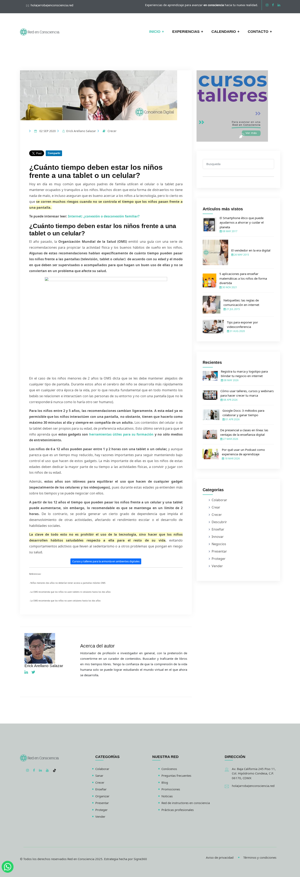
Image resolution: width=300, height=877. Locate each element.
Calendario (223, 32)
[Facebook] (273, 5)
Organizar (102, 796)
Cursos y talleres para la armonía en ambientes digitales (106, 561)
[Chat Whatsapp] (7, 865)
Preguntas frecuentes (176, 775)
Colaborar (219, 500)
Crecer (112, 131)
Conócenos (169, 769)
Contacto (258, 32)
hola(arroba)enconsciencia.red (52, 5)
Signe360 (140, 859)
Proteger (219, 558)
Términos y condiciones (259, 857)
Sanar (99, 775)
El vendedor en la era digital (250, 250)
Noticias (167, 796)
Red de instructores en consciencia (185, 803)
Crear (216, 507)
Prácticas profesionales (177, 810)
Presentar (219, 551)
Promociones (170, 789)
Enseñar (218, 529)
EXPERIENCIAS (186, 32)
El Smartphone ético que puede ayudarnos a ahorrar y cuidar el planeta (242, 222)
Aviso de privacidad (219, 857)
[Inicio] (40, 32)
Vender (217, 566)
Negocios (219, 544)
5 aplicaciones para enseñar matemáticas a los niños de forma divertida (243, 278)
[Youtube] (47, 770)
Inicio (154, 32)
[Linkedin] (279, 5)
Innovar (218, 536)
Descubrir (219, 522)
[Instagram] (267, 5)
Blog (164, 782)
